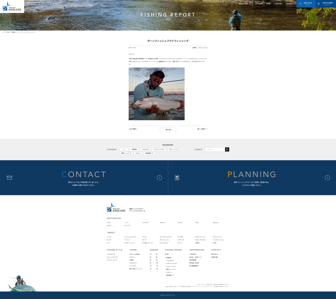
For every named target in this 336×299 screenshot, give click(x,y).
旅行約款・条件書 (194, 263)
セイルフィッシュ (217, 237)
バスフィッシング (174, 149)
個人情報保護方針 (194, 266)
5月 (150, 266)
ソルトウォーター (111, 254)
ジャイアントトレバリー (166, 237)
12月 (157, 269)
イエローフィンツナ (200, 237)
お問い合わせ (214, 254)
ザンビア (109, 225)
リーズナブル (132, 266)
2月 (150, 257)
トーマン (109, 237)
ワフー (108, 243)
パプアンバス (181, 240)
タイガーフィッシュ (129, 243)
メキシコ (180, 222)
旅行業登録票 (192, 260)
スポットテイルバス (200, 240)
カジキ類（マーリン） (147, 243)
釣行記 (268, 4)
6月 (150, 269)
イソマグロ (180, 237)
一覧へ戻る (168, 130)
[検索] (227, 149)
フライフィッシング (202, 47)
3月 (150, 260)
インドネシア (145, 222)
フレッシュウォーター (112, 257)
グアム (197, 222)
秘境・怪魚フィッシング (135, 269)
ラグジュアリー (133, 263)
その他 (214, 243)
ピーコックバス (164, 243)
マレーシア (127, 225)
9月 (156, 260)
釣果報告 (194, 47)
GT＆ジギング (145, 149)
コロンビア (216, 222)
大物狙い (131, 260)
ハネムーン (138, 153)
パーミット (127, 240)
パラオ (108, 222)
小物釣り (197, 243)
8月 (156, 257)
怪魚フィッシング (126, 153)
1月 (150, 254)
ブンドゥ (144, 237)
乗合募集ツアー (150, 153)
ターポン (109, 240)
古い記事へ (133, 129)
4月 (150, 263)
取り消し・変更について (195, 257)
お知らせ (289, 4)
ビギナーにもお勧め (134, 254)
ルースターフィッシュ (218, 240)
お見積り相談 (214, 257)
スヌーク (144, 240)
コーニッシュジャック (130, 237)
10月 (157, 263)
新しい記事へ (202, 129)
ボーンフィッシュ (164, 240)
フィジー (126, 222)
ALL (124, 149)
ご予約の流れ (278, 4)
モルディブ (162, 222)
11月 (157, 266)
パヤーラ (180, 243)
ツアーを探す (259, 4)
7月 (156, 254)
